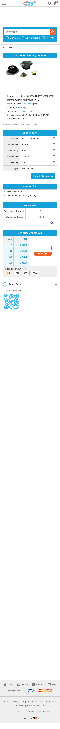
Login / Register (49, 3)
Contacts (40, 684)
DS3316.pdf (9, 192)
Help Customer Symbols (33, 701)
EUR (26, 273)
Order (40, 253)
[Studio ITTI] (30, 718)
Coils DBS (10, 47)
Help (54, 684)
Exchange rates (25, 706)
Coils (18, 107)
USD (35, 273)
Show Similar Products (43, 176)
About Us (40, 706)
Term (8, 701)
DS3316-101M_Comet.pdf (16, 195)
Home (10, 684)
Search (53, 32)
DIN (17, 273)
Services (25, 684)
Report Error (15, 284)
